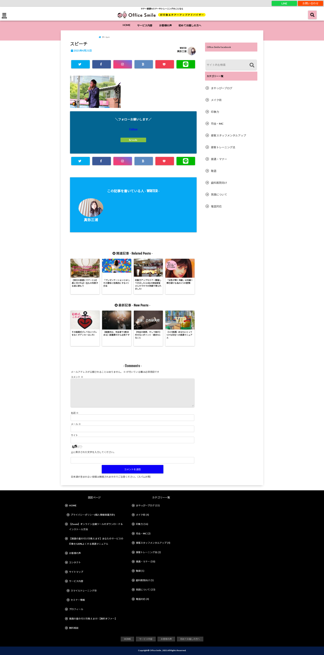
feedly (134, 140)
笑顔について (219, 194)
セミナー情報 (78, 599)
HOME (126, 25)
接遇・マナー (219, 159)
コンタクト (75, 562)
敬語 (213, 170)
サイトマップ (76, 571)
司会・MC (217, 123)
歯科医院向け (219, 182)
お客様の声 (165, 25)
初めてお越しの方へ (190, 25)
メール (76, 424)
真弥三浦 (181, 51)
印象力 (215, 111)
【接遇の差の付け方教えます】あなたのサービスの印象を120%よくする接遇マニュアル (96, 541)
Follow (133, 129)
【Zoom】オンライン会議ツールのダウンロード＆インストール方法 (96, 527)
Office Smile (155, 650)
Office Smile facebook (219, 47)
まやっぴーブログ (221, 88)
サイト (74, 435)
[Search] (252, 65)
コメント (77, 376)
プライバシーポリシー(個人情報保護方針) (93, 514)
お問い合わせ (310, 3)
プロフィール (76, 609)
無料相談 (73, 627)
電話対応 (216, 206)
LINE (284, 3)
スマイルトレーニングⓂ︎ (84, 590)
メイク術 (216, 100)
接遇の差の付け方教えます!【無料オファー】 (93, 618)
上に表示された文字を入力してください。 (93, 452)
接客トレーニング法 (223, 147)
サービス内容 (144, 25)
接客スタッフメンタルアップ (228, 135)
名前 (74, 412)
